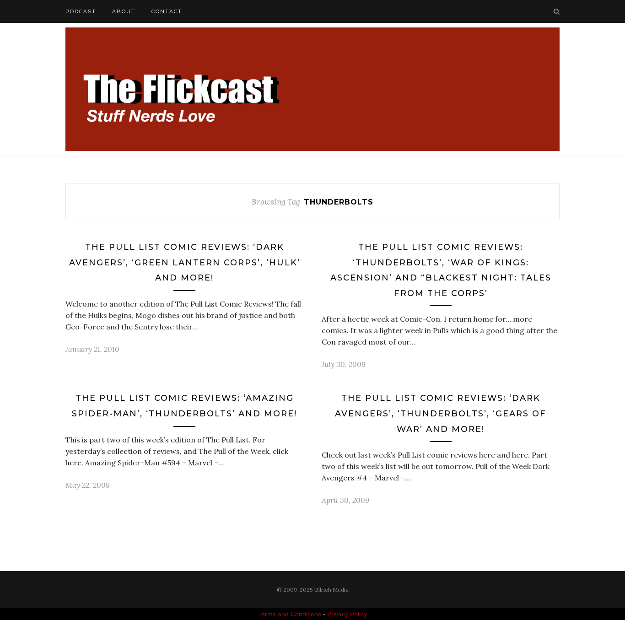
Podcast (80, 11)
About (123, 11)
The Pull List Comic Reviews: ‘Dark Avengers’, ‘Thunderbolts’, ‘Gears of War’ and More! (440, 413)
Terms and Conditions (289, 614)
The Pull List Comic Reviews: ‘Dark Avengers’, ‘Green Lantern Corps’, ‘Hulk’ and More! (184, 262)
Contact (166, 11)
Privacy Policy (347, 614)
